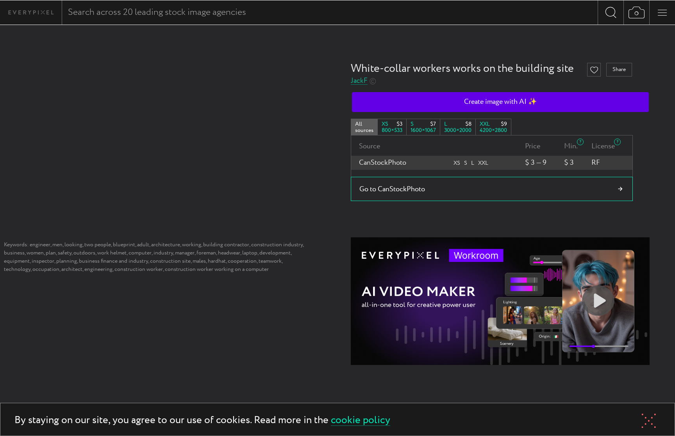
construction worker (138, 269)
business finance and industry (113, 261)
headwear (229, 253)
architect (71, 269)
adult (143, 245)
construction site (170, 261)
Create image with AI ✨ (500, 102)
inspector (43, 261)
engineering (98, 269)
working (191, 245)
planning (66, 261)
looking (73, 245)
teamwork (270, 261)
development (275, 253)
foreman (206, 253)
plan (51, 253)
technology (17, 269)
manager (185, 253)
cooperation (242, 261)
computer (140, 253)
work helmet (112, 253)
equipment (17, 261)
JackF (359, 81)
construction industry (277, 245)
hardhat (217, 261)
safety (64, 253)
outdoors (84, 253)
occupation (45, 269)
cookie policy (360, 420)
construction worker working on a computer (217, 269)
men (57, 245)
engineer (40, 245)
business (14, 253)
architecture (165, 245)
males (199, 261)
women (35, 253)
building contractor (226, 245)
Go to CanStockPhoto (392, 189)
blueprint (124, 245)
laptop (249, 253)
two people (97, 245)
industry (163, 253)
